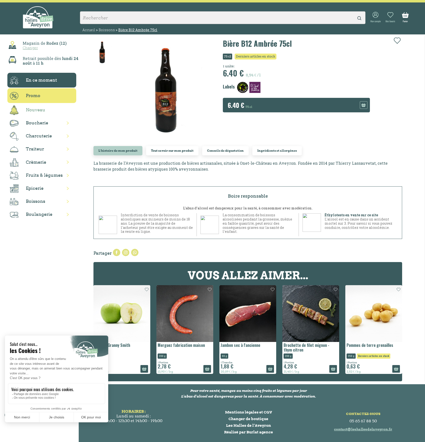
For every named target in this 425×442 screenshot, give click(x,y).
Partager (116, 252)
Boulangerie (39, 214)
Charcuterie (39, 135)
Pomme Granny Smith (112, 345)
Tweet (125, 252)
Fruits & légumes (44, 175)
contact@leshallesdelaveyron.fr (363, 429)
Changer (30, 47)
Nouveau (35, 109)
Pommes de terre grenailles (370, 345)
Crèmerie (36, 162)
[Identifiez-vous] (375, 17)
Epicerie (35, 188)
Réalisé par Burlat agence (248, 432)
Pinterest (134, 252)
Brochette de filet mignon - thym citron (306, 347)
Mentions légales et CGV (248, 412)
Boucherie (37, 122)
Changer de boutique (248, 418)
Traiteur (35, 148)
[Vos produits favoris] (390, 17)
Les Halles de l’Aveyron (248, 425)
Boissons (35, 201)
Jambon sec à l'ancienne (240, 345)
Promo (33, 95)
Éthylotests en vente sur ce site (351, 215)
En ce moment (41, 80)
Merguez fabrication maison (181, 345)
